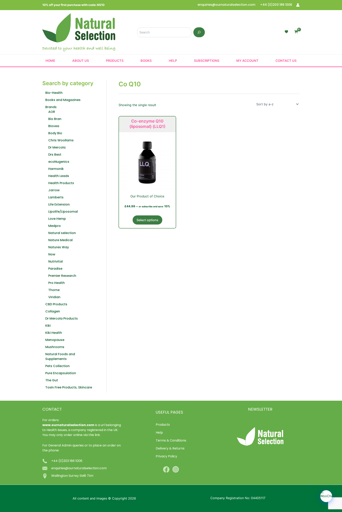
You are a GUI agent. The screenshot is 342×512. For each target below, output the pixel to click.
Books (146, 61)
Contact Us (286, 61)
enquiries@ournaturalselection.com (227, 5)
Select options (147, 220)
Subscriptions (206, 61)
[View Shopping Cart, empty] (296, 32)
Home (50, 61)
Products (115, 61)
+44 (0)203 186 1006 (276, 5)
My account (247, 61)
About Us (80, 61)
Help (173, 61)
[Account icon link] (298, 5)
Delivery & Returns (170, 448)
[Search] (199, 32)
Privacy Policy (166, 456)
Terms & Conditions (171, 440)
